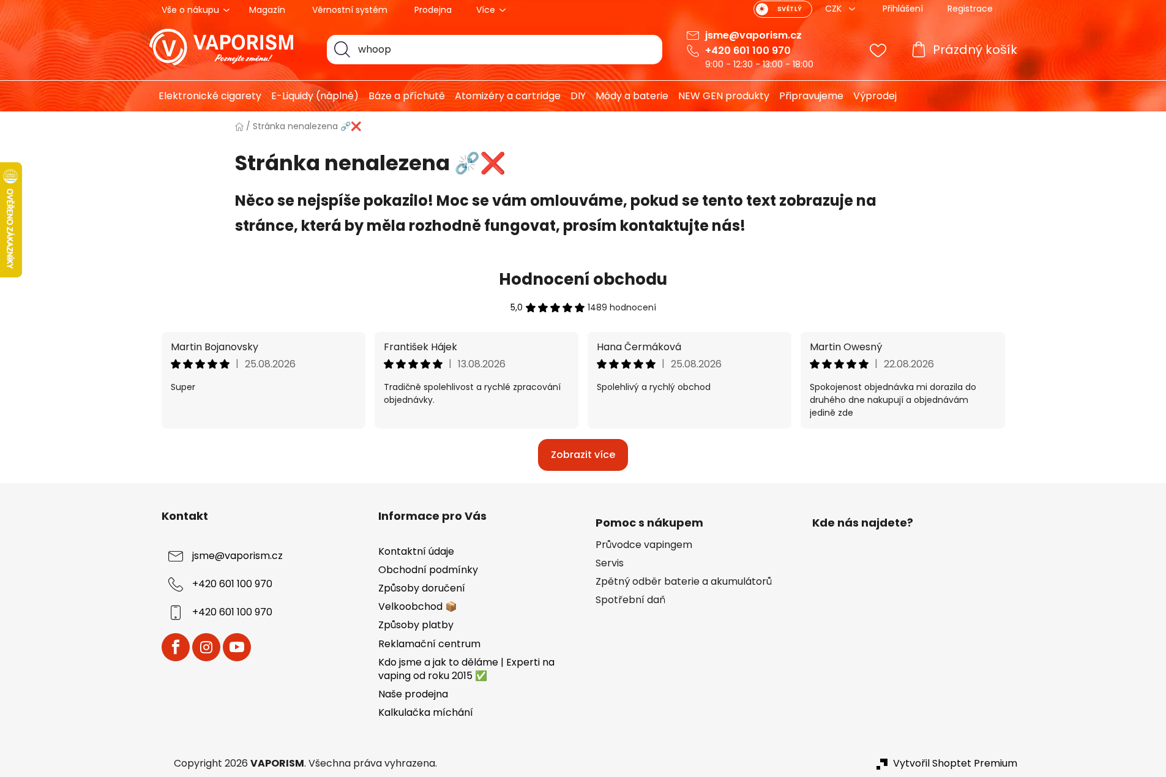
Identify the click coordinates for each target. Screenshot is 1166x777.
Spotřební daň (630, 600)
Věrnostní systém (349, 10)
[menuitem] (205, 96)
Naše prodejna (413, 694)
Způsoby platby (416, 625)
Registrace (970, 8)
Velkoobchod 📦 (417, 606)
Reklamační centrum (429, 644)
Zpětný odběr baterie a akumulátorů (684, 581)
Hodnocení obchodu (583, 279)
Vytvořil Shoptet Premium (955, 763)
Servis (610, 563)
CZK (834, 8)
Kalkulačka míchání (425, 712)
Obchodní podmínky (428, 570)
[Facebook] (176, 647)
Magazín (267, 10)
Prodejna (433, 10)
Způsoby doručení (421, 588)
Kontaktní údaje (416, 551)
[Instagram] (206, 647)
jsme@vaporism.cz (753, 35)
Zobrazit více (583, 455)
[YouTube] (237, 647)
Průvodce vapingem (644, 545)
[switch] (782, 9)
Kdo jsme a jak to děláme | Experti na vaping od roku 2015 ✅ (466, 669)
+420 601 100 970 (748, 50)
